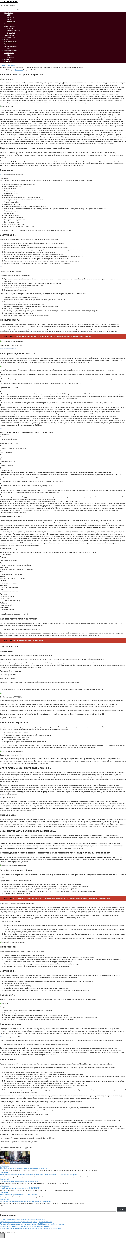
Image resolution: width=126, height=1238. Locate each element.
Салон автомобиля (10, 42)
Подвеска (10, 57)
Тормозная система (10, 51)
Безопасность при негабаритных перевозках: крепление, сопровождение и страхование (30, 1228)
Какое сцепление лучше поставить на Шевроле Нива (18, 1195)
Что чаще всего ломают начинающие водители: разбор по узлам (22, 1219)
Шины (9, 55)
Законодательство (10, 35)
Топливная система (10, 46)
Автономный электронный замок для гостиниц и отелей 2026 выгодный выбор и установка (32, 1224)
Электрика (7, 59)
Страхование (8, 44)
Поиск (2, 1206)
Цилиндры (11, 33)
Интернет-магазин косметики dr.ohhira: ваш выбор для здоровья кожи (24, 1226)
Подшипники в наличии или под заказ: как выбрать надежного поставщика (26, 1222)
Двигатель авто (9, 26)
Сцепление (11, 22)
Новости (7, 39)
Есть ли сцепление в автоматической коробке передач (19, 1181)
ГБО (8, 48)
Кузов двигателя (9, 37)
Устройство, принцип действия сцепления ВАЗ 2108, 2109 (20, 1188)
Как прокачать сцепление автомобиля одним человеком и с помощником (25, 1201)
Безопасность (8, 24)
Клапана (10, 28)
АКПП (9, 15)
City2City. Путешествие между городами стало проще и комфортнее (23, 1168)
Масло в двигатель (14, 30)
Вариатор (10, 17)
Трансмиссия (8, 13)
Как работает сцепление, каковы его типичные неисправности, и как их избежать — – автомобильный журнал (38, 1175)
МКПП (9, 19)
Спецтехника (8, 62)
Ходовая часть (9, 53)
